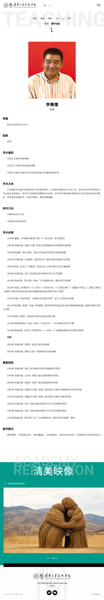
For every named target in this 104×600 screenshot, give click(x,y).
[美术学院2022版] (18, 5)
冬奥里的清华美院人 (17, 483)
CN (44, 5)
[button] (50, 558)
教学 (42, 18)
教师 (50, 18)
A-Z (57, 18)
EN (50, 5)
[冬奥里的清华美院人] (54, 520)
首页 (35, 18)
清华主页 (97, 594)
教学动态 (55, 23)
